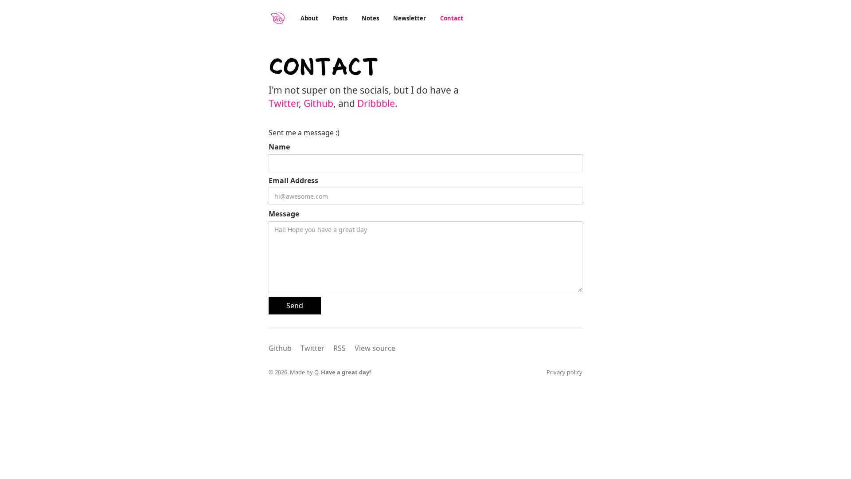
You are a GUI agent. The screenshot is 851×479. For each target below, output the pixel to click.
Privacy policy (564, 372)
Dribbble (376, 103)
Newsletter (409, 18)
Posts (339, 18)
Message (284, 214)
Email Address (293, 180)
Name (279, 147)
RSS (339, 348)
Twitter (284, 103)
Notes (370, 18)
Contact (451, 18)
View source (375, 348)
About (309, 18)
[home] (278, 18)
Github (318, 103)
